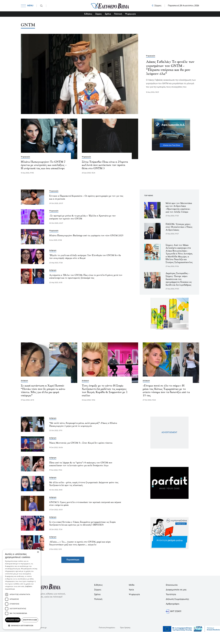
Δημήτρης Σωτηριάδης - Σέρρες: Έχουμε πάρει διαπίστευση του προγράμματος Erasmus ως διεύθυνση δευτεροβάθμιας (179, 279)
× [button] (38, 552)
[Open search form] (41, 5)
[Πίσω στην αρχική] (110, 6)
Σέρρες (98, 14)
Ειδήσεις (88, 14)
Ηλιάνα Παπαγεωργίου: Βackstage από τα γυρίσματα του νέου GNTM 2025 (86, 236)
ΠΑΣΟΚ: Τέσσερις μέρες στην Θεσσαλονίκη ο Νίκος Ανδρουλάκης (179, 227)
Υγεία (131, 590)
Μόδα (131, 585)
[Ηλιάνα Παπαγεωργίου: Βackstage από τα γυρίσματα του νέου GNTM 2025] (32, 237)
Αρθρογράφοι (172, 604)
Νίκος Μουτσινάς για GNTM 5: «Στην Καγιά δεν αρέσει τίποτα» (81, 443)
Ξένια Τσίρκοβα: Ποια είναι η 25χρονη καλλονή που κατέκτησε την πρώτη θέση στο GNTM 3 (105, 165)
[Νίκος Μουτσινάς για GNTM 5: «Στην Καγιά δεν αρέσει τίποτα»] (32, 444)
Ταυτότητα (171, 594)
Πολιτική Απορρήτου (107, 628)
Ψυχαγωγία (130, 14)
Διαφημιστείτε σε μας (176, 590)
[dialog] (22, 589)
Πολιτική (118, 14)
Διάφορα (52, 250)
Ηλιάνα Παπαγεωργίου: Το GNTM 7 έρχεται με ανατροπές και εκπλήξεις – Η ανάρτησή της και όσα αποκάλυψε (44, 165)
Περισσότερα (72, 560)
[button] (21, 625)
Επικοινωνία (171, 585)
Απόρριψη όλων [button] (30, 620)
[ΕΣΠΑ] (191, 629)
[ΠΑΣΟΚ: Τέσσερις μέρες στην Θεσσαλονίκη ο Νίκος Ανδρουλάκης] (152, 231)
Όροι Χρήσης (125, 628)
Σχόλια (108, 14)
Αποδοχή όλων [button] (13, 620)
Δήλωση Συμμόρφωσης (177, 599)
